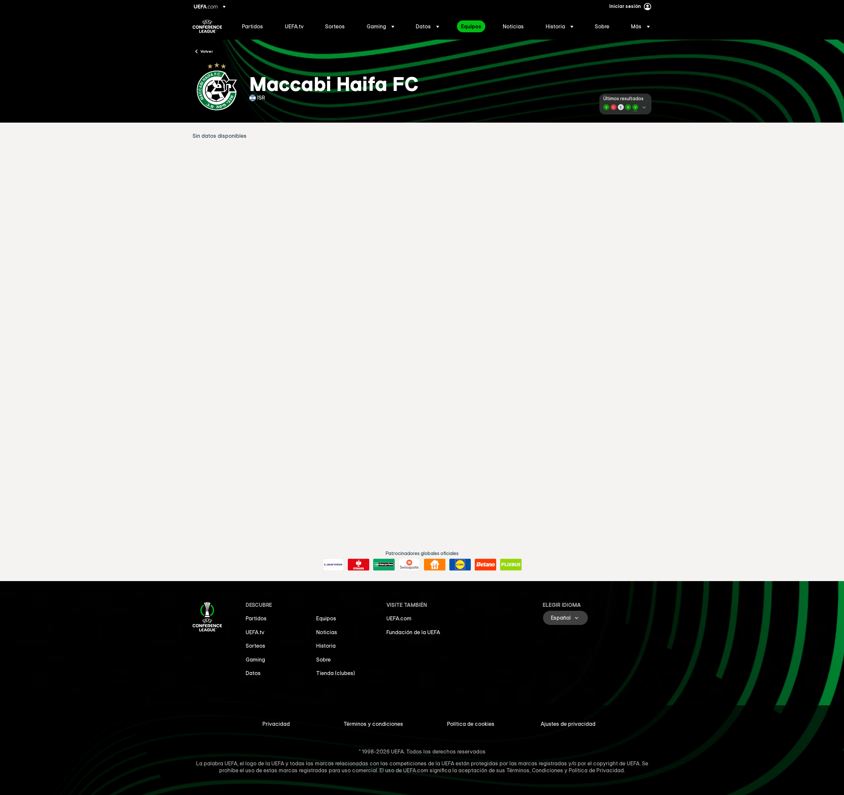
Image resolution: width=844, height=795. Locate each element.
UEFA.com (398, 618)
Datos (253, 673)
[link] (252, 26)
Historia (326, 646)
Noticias (326, 632)
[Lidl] (460, 565)
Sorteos (255, 646)
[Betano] (485, 565)
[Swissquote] (409, 565)
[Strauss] (358, 565)
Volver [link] (206, 51)
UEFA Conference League (207, 26)
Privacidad (276, 724)
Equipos (326, 618)
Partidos (256, 618)
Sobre (323, 659)
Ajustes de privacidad (568, 724)
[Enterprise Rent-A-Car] (384, 565)
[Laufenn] (333, 565)
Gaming (255, 659)
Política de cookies (471, 724)
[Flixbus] (511, 565)
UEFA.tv (255, 632)
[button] (380, 26)
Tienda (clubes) (335, 673)
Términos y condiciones (373, 724)
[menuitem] (255, 26)
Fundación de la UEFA (413, 632)
